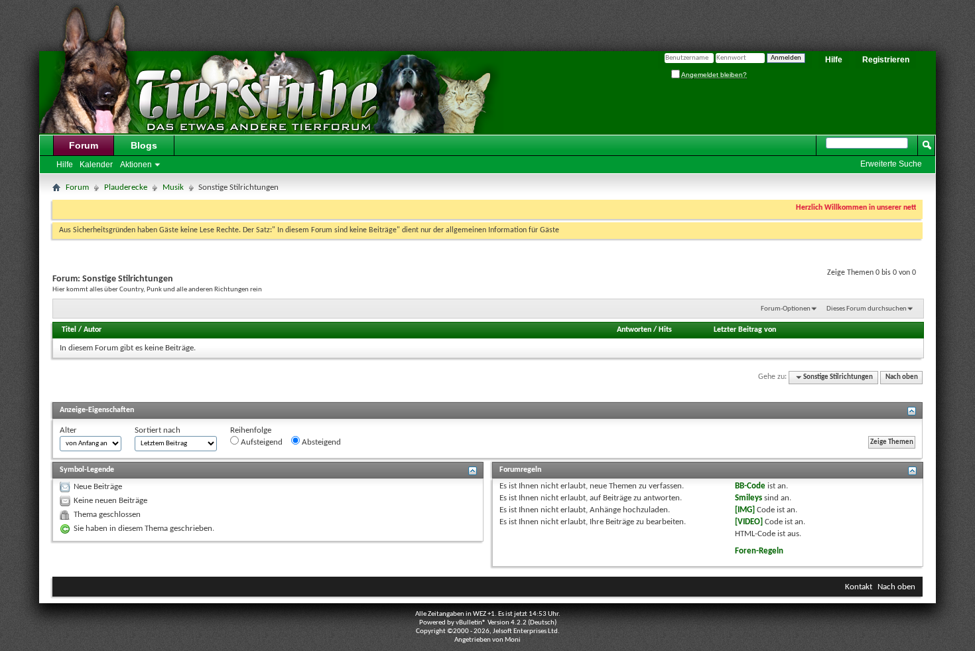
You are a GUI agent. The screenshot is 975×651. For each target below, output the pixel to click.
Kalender (96, 164)
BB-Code (750, 486)
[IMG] (745, 510)
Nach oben (901, 377)
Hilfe (833, 59)
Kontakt (858, 587)
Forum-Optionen (786, 309)
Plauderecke (125, 187)
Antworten (634, 330)
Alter (68, 430)
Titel (69, 330)
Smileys (748, 498)
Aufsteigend (261, 442)
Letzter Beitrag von (745, 330)
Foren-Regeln (759, 551)
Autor (92, 330)
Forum (83, 145)
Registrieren (885, 59)
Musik (173, 187)
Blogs (144, 145)
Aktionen (136, 164)
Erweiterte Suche (891, 164)
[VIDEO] (749, 522)
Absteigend (320, 442)
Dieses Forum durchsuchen (866, 309)
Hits (665, 330)
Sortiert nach (157, 430)
